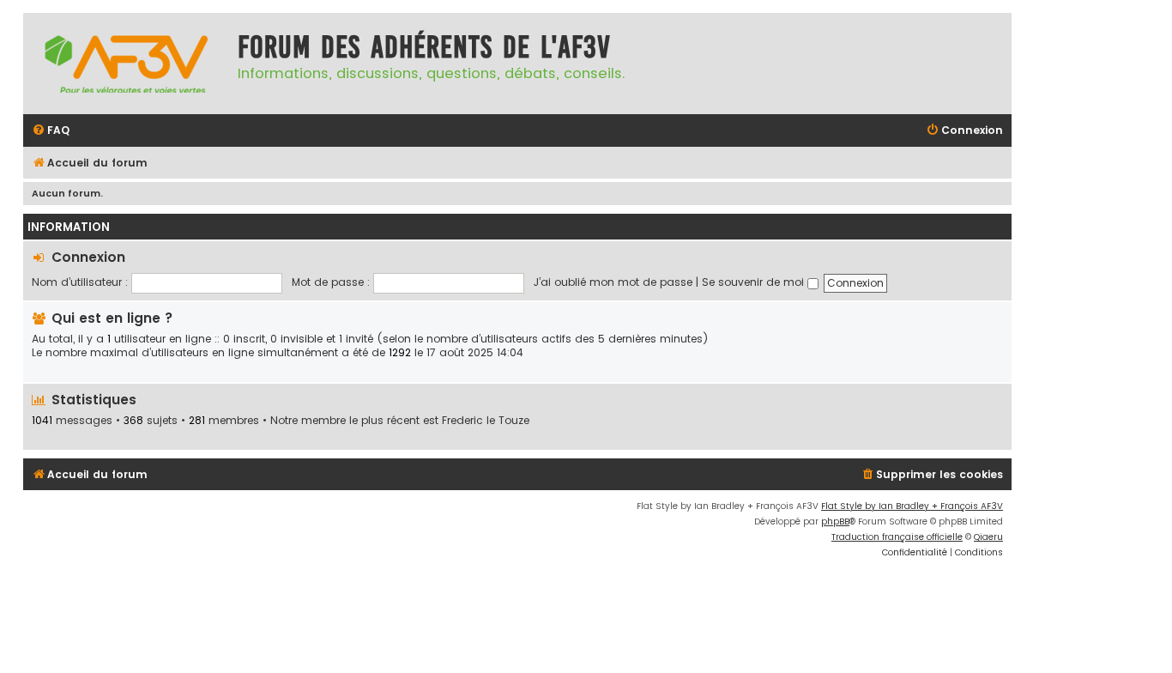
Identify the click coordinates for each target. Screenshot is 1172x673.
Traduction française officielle (897, 537)
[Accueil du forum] (126, 63)
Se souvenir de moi (754, 282)
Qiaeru (988, 537)
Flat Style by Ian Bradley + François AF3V (912, 506)
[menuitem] (50, 130)
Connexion (88, 257)
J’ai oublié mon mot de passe (613, 282)
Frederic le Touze (485, 420)
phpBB (835, 521)
